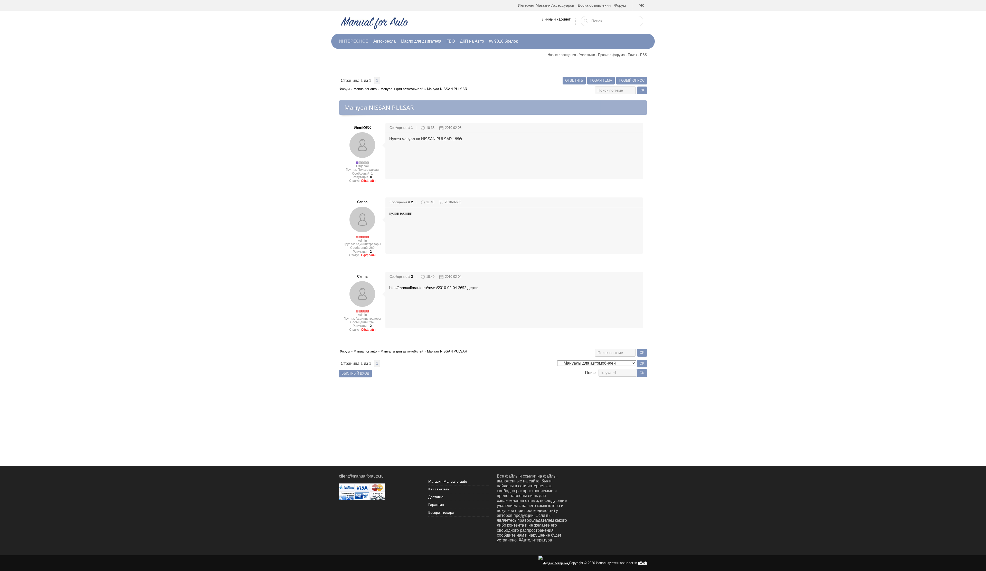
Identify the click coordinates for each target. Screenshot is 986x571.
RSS (643, 55)
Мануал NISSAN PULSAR (447, 89)
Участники (587, 55)
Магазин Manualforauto (447, 481)
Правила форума (611, 55)
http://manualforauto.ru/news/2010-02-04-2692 (427, 288)
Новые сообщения (562, 55)
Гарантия (436, 504)
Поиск (632, 55)
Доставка (435, 497)
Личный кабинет (556, 19)
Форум (344, 89)
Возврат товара (441, 512)
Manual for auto (365, 89)
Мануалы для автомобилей (402, 89)
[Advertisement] (493, 415)
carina (362, 202)
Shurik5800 (362, 127)
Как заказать (438, 489)
